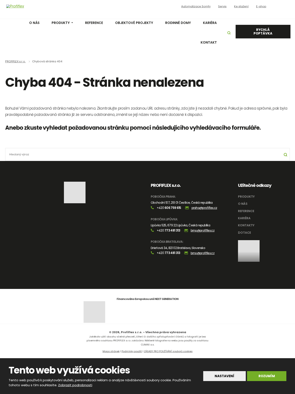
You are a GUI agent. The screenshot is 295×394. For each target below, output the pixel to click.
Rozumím (267, 376)
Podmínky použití (132, 351)
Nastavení (224, 376)
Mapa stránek (111, 351)
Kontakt (209, 42)
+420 (169, 208)
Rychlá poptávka (263, 31)
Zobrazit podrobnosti (75, 385)
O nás (34, 22)
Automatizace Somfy (196, 6)
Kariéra (210, 22)
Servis (222, 6)
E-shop (261, 6)
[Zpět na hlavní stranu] (34, 6)
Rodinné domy (178, 22)
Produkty (61, 22)
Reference (94, 22)
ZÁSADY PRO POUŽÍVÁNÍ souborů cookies (168, 351)
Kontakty (246, 225)
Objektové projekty (134, 22)
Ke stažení (241, 6)
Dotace (244, 232)
